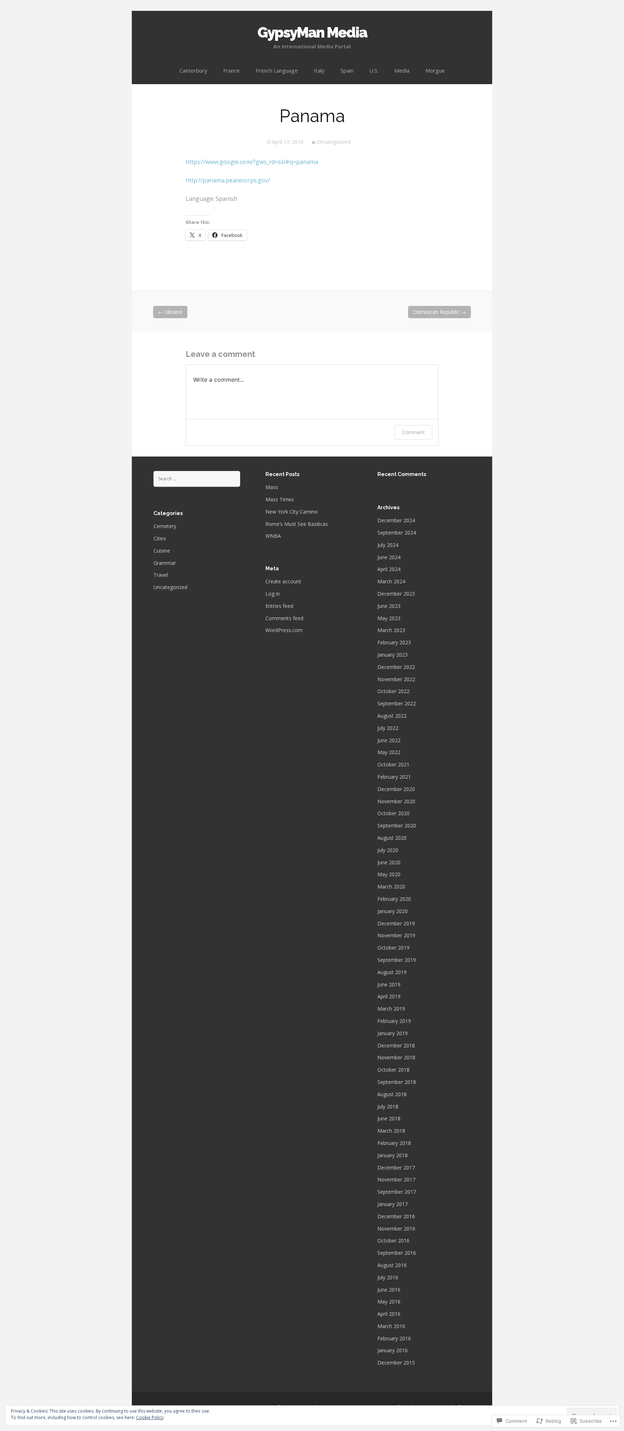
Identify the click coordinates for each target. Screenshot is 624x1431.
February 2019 (394, 1020)
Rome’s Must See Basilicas (296, 523)
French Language (277, 70)
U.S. (373, 70)
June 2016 (388, 1289)
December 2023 (396, 593)
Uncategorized (334, 141)
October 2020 (393, 813)
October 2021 (393, 764)
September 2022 (396, 703)
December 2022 (396, 666)
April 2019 (388, 996)
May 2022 (388, 752)
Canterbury (193, 70)
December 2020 (396, 789)
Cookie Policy (150, 1417)
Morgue (435, 70)
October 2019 (393, 947)
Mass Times (279, 499)
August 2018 (392, 1094)
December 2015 (396, 1362)
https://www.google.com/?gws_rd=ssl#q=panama (252, 162)
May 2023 (388, 618)
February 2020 (394, 898)
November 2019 (396, 935)
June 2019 (388, 984)
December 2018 (396, 1045)
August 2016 (392, 1265)
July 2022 (387, 728)
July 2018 (387, 1106)
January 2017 (392, 1204)
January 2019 (392, 1033)
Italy (319, 70)
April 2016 (388, 1313)
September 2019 (396, 959)
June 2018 (388, 1118)
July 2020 (387, 850)
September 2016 (396, 1252)
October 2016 (393, 1240)
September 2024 (396, 532)
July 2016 (387, 1277)
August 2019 (392, 972)
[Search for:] (196, 478)
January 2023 (392, 654)
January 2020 (392, 911)
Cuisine (161, 550)
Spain (347, 70)
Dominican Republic (439, 311)
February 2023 (394, 642)
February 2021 (394, 776)
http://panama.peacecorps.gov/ (228, 180)
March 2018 (391, 1130)
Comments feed (284, 618)
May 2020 (388, 874)
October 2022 (393, 691)
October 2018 (393, 1069)
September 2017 (396, 1191)
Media (402, 70)
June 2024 (388, 557)
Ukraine (170, 311)
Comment (413, 432)
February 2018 (394, 1143)
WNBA (273, 535)
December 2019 (396, 923)
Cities (159, 538)
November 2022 (396, 679)
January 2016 (392, 1350)
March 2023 (391, 630)
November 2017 (396, 1179)
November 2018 (396, 1057)
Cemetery (164, 526)
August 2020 (392, 837)
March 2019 (391, 1008)
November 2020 (396, 801)
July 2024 (387, 544)
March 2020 (391, 886)
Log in (272, 593)
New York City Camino (291, 511)
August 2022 (392, 715)
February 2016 (394, 1338)
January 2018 (392, 1155)
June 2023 (388, 605)
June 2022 (388, 740)
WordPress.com (284, 630)
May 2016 (388, 1301)
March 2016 (391, 1326)
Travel (160, 574)
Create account (283, 581)
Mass (271, 487)
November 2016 (396, 1228)
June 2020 (388, 862)
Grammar (164, 562)
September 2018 (396, 1081)
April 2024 (388, 569)
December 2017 (396, 1167)
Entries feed (279, 605)
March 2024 (391, 581)
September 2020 (396, 825)
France (231, 70)
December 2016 (396, 1216)
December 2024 (396, 520)
